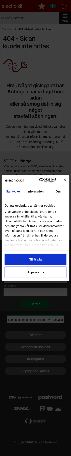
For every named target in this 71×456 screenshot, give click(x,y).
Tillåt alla (35, 259)
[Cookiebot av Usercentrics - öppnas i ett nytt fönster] (41, 180)
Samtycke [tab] (13, 191)
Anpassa (33, 272)
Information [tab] (35, 191)
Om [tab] (58, 191)
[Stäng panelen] (65, 180)
